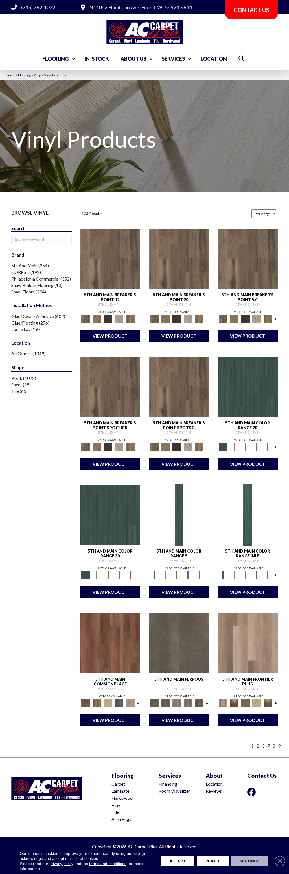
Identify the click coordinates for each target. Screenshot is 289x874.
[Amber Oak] (234, 702)
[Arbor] (248, 386)
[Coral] (268, 446)
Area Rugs (121, 819)
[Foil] (165, 702)
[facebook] (252, 792)
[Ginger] (108, 702)
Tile (115, 812)
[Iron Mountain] (108, 318)
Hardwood (122, 798)
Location (213, 59)
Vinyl (37, 75)
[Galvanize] (188, 702)
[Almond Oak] (248, 642)
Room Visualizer (174, 791)
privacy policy (61, 863)
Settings (249, 860)
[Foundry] (176, 702)
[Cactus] (245, 446)
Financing (168, 784)
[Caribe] (257, 446)
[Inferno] (199, 702)
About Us (133, 59)
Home (10, 75)
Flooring (55, 59)
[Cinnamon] (110, 642)
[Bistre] (234, 446)
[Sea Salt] (130, 702)
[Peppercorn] (119, 702)
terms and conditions (107, 863)
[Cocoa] (97, 702)
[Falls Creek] (110, 258)
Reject (212, 860)
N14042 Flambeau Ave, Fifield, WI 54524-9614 (140, 7)
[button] (73, 58)
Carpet (118, 784)
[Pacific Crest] (130, 318)
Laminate (120, 791)
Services (173, 59)
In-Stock (96, 59)
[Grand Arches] (97, 318)
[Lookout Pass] (119, 318)
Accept (178, 860)
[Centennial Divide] (257, 702)
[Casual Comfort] (245, 702)
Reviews (214, 791)
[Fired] (179, 642)
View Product (110, 335)
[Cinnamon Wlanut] (268, 702)
